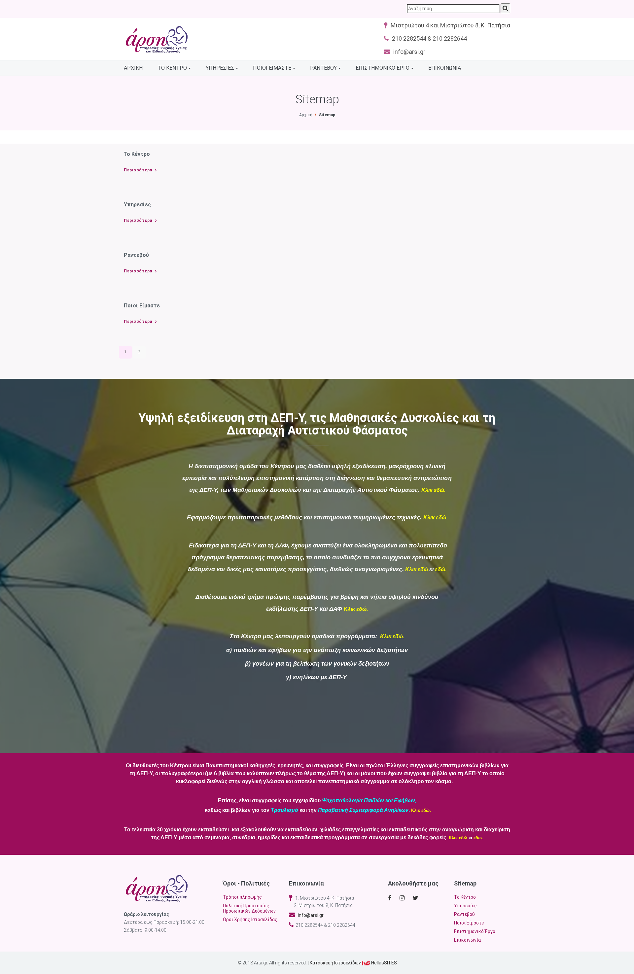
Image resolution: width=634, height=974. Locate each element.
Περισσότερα (138, 170)
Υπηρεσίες (465, 905)
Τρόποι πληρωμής (242, 897)
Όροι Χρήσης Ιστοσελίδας (250, 919)
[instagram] (403, 898)
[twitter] (416, 898)
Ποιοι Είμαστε (469, 922)
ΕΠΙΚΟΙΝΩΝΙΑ (444, 68)
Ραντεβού (464, 914)
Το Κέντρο (465, 897)
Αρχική (305, 115)
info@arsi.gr (309, 915)
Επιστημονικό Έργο (474, 931)
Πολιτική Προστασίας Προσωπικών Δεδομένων (249, 908)
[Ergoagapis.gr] (157, 888)
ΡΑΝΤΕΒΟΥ (323, 68)
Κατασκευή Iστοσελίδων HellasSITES (353, 962)
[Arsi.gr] (157, 39)
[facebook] (390, 898)
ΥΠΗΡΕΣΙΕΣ (220, 68)
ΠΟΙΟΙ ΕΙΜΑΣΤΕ (272, 68)
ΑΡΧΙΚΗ (133, 68)
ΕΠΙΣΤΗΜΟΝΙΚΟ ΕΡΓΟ (382, 68)
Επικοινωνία (467, 940)
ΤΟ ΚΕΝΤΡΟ (172, 68)
